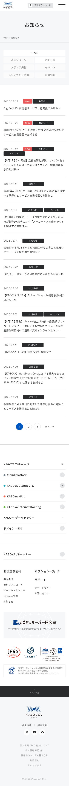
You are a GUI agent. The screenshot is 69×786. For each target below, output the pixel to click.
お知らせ (8, 601)
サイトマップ (34, 765)
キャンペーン (18, 60)
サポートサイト (42, 587)
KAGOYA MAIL (16, 496)
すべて (34, 52)
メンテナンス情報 (18, 75)
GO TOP (34, 693)
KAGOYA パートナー (17, 554)
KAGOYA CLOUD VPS (20, 485)
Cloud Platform (17, 475)
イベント (50, 67)
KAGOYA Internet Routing (24, 507)
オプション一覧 (44, 571)
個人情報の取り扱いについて (34, 745)
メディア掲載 (18, 67)
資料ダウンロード (42, 5)
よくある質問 (11, 595)
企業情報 (27, 725)
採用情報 (42, 725)
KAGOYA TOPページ (16, 464)
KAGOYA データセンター (19, 517)
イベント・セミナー (14, 590)
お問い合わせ (41, 593)
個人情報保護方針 (34, 750)
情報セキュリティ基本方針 (34, 755)
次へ (48, 426)
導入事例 (8, 579)
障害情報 (50, 75)
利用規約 (34, 760)
